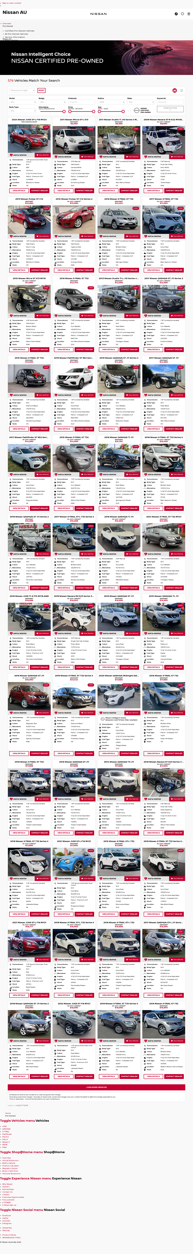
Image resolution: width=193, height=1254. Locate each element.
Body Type (14, 107)
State (129, 98)
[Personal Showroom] (182, 14)
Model (12, 98)
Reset (41, 90)
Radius (101, 98)
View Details (19, 190)
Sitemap (6, 1230)
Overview (7, 24)
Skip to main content (11, 3)
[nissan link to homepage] (98, 14)
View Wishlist (44, 155)
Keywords (161, 98)
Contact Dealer (39, 190)
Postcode (72, 98)
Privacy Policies (9, 1235)
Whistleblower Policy (11, 1238)
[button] (189, 14)
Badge (41, 98)
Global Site (7, 1228)
